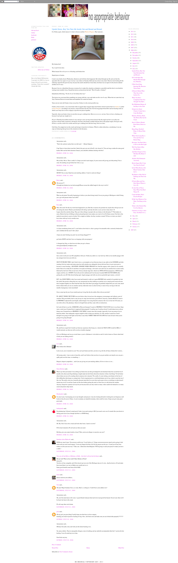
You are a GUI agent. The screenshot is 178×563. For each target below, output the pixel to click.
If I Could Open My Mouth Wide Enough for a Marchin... (138, 79)
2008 (132, 45)
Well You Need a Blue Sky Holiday (138, 148)
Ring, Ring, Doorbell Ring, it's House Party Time (138, 131)
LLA (58, 344)
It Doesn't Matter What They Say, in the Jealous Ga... (138, 93)
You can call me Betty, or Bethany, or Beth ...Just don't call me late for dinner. (78, 456)
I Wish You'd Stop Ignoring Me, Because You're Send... (139, 86)
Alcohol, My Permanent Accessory (138, 159)
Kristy (58, 180)
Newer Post (55, 548)
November (135, 55)
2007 (132, 47)
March (134, 221)
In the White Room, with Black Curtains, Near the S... (139, 170)
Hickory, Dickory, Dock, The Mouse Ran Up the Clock (139, 118)
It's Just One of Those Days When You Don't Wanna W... (139, 190)
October (134, 58)
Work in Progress (89, 32)
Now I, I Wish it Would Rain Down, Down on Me (138, 124)
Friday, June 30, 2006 (65, 153)
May (133, 216)
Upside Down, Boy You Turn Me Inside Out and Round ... (138, 73)
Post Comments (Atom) (66, 552)
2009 (132, 42)
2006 (132, 50)
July (133, 66)
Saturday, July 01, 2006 (66, 451)
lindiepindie (60, 408)
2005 (132, 230)
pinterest (33, 40)
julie (58, 511)
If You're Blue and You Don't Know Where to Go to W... (138, 183)
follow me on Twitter (43, 70)
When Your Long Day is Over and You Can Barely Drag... (138, 138)
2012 (132, 34)
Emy (58, 205)
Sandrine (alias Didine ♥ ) (64, 439)
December (135, 52)
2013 (132, 31)
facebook (33, 35)
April (134, 218)
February (135, 224)
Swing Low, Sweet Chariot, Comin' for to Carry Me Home (139, 111)
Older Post (121, 548)
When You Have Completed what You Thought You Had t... (138, 99)
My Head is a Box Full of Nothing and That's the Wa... (139, 176)
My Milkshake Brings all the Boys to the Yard (139, 105)
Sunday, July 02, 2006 (65, 519)
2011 (132, 37)
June (133, 68)
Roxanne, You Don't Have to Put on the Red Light (139, 143)
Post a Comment (56, 545)
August (134, 63)
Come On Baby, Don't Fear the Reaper (138, 195)
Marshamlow (60, 394)
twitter (33, 33)
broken (117, 107)
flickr (32, 37)
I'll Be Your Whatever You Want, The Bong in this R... (139, 201)
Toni (58, 485)
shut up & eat (35, 30)
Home (88, 548)
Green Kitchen (61, 369)
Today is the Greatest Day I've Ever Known (139, 207)
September (135, 60)
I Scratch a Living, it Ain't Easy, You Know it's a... (139, 212)
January (134, 226)
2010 (132, 39)
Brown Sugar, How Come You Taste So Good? (139, 164)
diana (58, 475)
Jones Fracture (57, 108)
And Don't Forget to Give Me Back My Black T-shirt (139, 154)
